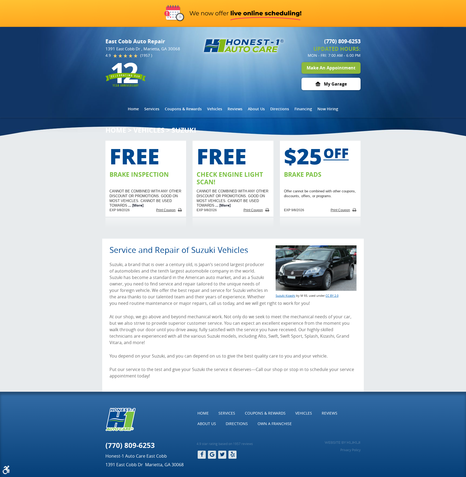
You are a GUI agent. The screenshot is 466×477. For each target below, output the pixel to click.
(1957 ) (146, 55)
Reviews (235, 108)
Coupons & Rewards (183, 108)
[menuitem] (133, 109)
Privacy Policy (350, 450)
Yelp (232, 455)
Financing (303, 108)
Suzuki (184, 130)
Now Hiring (327, 108)
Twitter (222, 455)
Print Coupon (166, 210)
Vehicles (214, 108)
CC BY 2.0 (331, 296)
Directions (279, 108)
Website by (342, 442)
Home (133, 108)
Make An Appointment (331, 68)
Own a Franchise (275, 423)
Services (151, 108)
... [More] (135, 205)
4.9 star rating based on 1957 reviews (225, 443)
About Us (256, 108)
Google (212, 455)
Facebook (202, 455)
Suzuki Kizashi (285, 296)
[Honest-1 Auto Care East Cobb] (244, 45)
